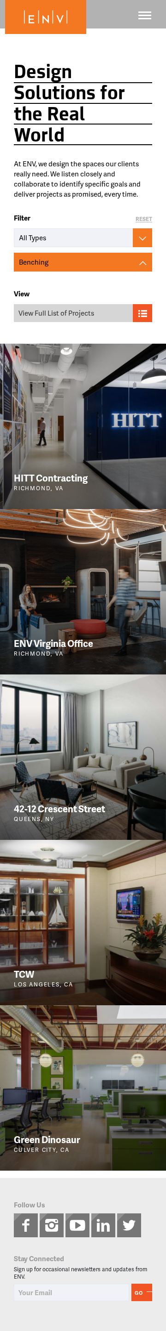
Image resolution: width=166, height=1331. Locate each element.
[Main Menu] (144, 15)
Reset (144, 219)
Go (139, 1292)
